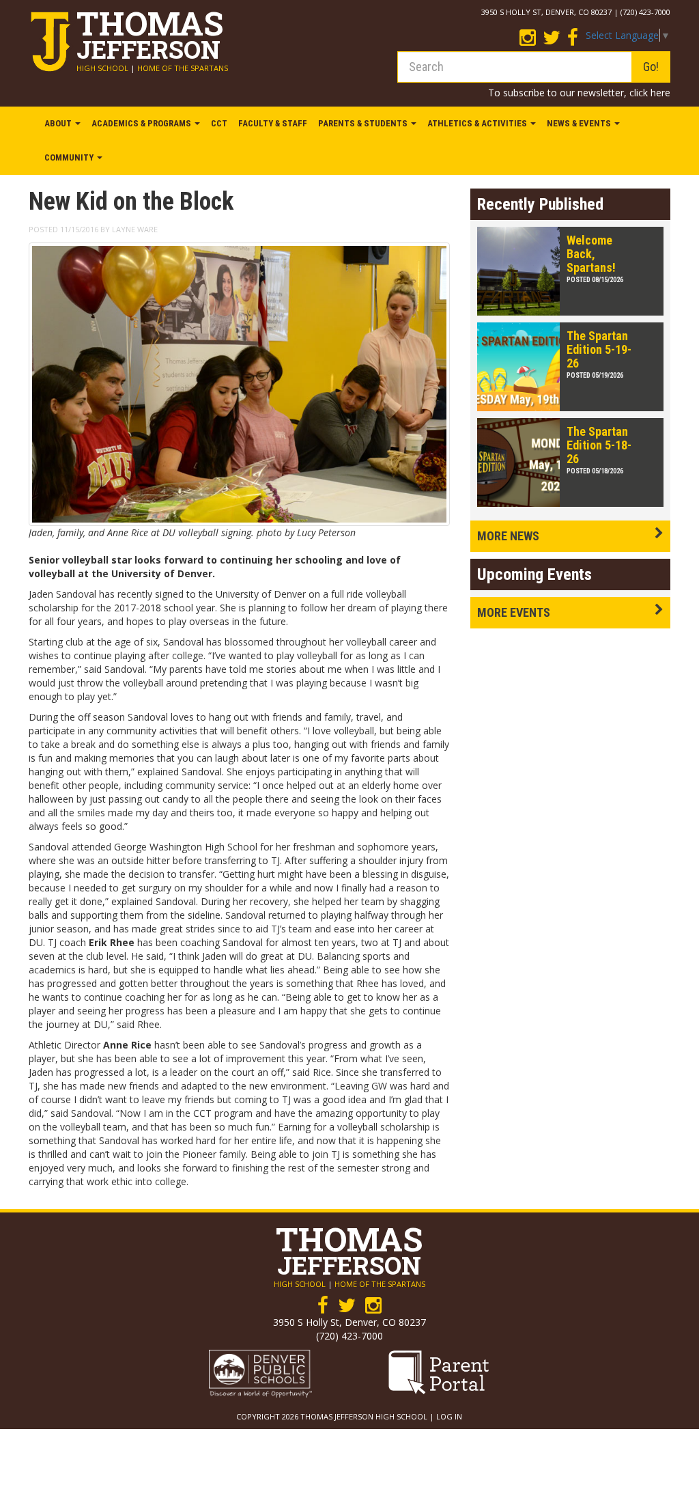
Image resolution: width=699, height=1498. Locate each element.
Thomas (149, 31)
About (59, 123)
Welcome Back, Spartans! (591, 254)
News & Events (580, 123)
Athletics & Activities (478, 123)
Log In (449, 1416)
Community (70, 157)
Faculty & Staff (272, 123)
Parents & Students (364, 123)
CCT (219, 123)
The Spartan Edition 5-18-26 (599, 445)
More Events (513, 612)
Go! (651, 66)
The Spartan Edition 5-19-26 (599, 349)
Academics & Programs (142, 123)
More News (508, 536)
